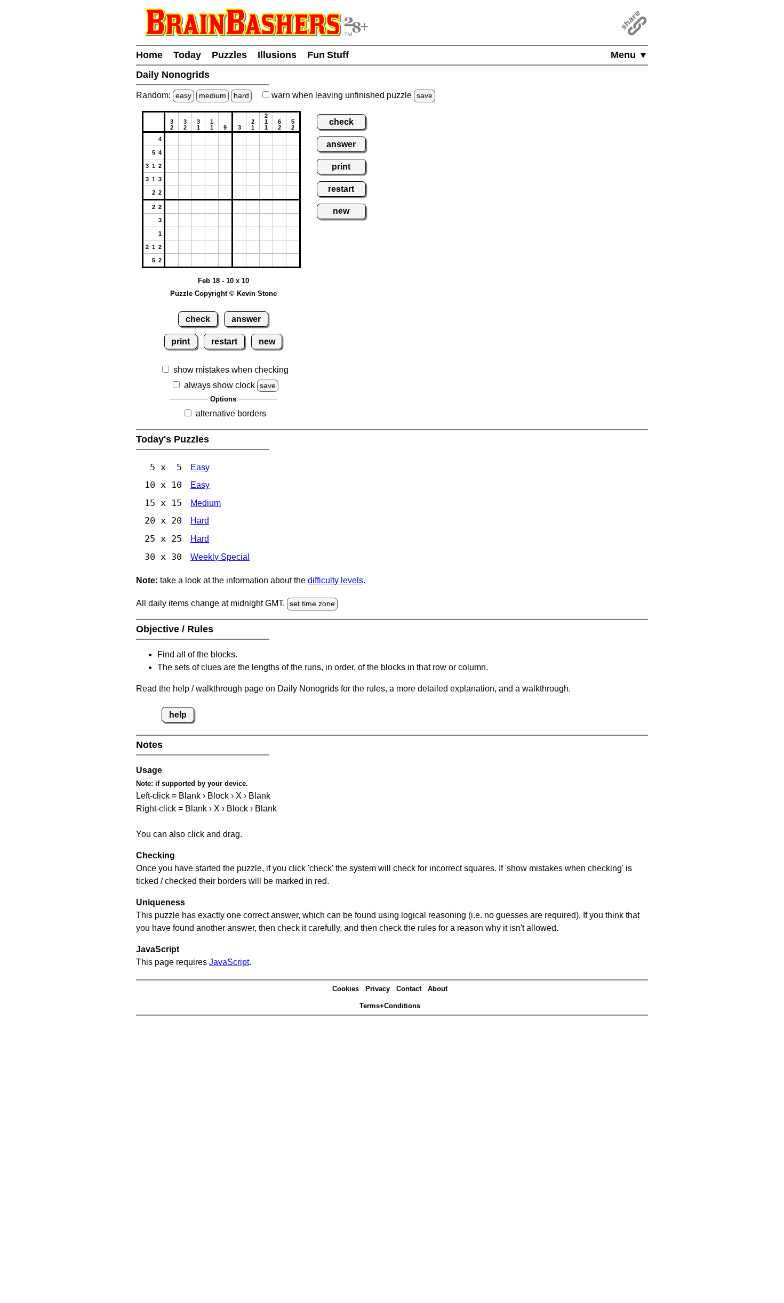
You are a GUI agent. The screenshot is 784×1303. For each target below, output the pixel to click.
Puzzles (229, 55)
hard (241, 95)
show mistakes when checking (231, 369)
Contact (408, 989)
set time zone (312, 603)
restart (224, 341)
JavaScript (229, 962)
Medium (205, 503)
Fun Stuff (328, 55)
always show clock (219, 385)
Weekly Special (220, 556)
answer (246, 319)
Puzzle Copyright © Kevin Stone (223, 293)
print (180, 341)
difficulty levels (335, 580)
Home (149, 55)
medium (212, 95)
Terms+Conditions (389, 1006)
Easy (200, 467)
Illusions (277, 55)
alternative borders (231, 413)
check (198, 319)
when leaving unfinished (351, 95)
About (437, 989)
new (267, 341)
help (178, 714)
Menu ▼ (629, 55)
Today (187, 55)
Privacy (377, 989)
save (425, 95)
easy (183, 95)
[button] (171, 139)
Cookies (345, 989)
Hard (199, 520)
